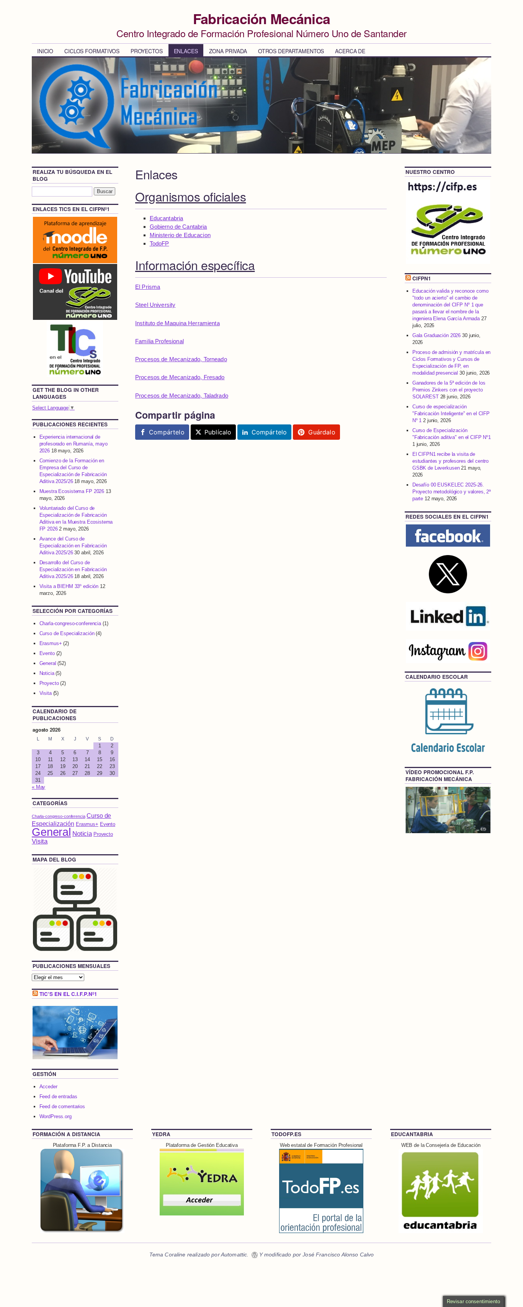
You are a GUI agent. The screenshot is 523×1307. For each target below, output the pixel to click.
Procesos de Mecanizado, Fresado (180, 377)
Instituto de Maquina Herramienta (177, 323)
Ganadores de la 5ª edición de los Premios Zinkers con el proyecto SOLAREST (448, 390)
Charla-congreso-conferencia (70, 623)
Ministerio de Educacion (180, 235)
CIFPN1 (421, 278)
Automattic (234, 1255)
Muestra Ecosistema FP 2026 (72, 491)
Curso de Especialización (67, 633)
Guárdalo (321, 432)
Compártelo (167, 432)
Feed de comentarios (62, 1106)
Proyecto (49, 683)
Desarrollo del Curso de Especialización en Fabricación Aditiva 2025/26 (73, 569)
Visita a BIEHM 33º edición (69, 586)
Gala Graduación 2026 (436, 335)
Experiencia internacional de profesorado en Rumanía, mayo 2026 (73, 444)
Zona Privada (228, 51)
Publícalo (217, 432)
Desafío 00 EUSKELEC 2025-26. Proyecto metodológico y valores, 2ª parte (451, 491)
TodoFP (159, 243)
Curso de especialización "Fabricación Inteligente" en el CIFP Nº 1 (451, 413)
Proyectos (147, 51)
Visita (45, 693)
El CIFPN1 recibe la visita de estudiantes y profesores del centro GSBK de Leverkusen (450, 461)
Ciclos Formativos (91, 51)
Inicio (45, 51)
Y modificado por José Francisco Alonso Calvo (316, 1255)
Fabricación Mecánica (261, 18)
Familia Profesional (159, 341)
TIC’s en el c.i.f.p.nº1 (68, 993)
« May (38, 787)
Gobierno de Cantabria (178, 226)
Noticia (46, 673)
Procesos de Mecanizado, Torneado (181, 359)
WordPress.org (55, 1116)
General (47, 663)
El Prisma (147, 286)
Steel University (155, 304)
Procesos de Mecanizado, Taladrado (181, 395)
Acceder (48, 1086)
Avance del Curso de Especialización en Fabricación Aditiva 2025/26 (73, 545)
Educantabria (166, 218)
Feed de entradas (58, 1096)
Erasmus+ (50, 643)
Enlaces (186, 51)
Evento (47, 653)
